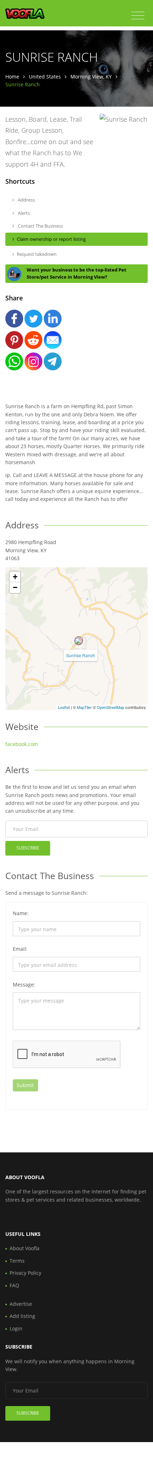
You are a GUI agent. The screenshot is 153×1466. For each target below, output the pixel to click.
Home (12, 76)
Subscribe (27, 848)
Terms (17, 1260)
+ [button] (15, 576)
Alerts (23, 213)
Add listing (22, 1316)
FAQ (14, 1285)
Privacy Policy (25, 1272)
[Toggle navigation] (138, 15)
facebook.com (21, 744)
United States (45, 76)
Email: (20, 948)
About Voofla (24, 1248)
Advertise (21, 1303)
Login (16, 1328)
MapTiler (84, 707)
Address (26, 200)
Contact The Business (40, 226)
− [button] (15, 587)
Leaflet (64, 707)
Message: (24, 984)
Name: (20, 913)
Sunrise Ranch (80, 655)
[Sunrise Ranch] (78, 640)
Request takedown (37, 254)
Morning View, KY (91, 76)
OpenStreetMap (110, 707)
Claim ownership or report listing (51, 239)
